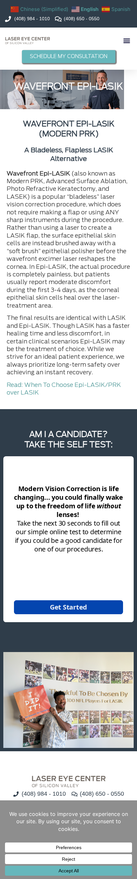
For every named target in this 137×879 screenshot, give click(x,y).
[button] (126, 40)
